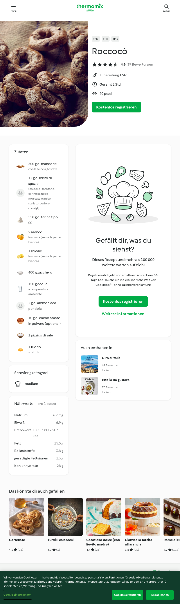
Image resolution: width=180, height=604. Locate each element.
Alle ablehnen (160, 595)
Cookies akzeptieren (127, 595)
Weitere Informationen (123, 313)
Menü (14, 10)
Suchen (166, 10)
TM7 (96, 38)
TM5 (115, 38)
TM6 (105, 38)
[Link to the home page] (90, 8)
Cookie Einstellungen (18, 594)
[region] (90, 587)
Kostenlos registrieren (116, 107)
